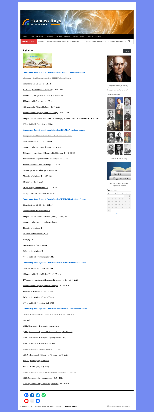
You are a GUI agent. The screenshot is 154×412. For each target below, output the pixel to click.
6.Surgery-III (28, 239)
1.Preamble (27, 320)
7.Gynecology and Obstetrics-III (35, 245)
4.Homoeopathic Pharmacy (33, 101)
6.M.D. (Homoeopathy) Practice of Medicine (40, 354)
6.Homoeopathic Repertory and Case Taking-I (40, 112)
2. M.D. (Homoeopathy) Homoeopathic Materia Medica (41, 326)
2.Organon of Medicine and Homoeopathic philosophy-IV (45, 280)
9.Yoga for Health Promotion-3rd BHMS (38, 256)
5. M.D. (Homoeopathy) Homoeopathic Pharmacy (39, 343)
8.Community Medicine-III (33, 251)
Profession (49, 36)
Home (25, 36)
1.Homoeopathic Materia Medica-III (36, 210)
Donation (90, 36)
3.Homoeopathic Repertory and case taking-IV (40, 285)
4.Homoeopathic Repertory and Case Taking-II (41, 158)
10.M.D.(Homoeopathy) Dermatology (37, 378)
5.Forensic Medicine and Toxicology (37, 164)
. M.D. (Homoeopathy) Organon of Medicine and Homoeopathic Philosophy (48, 332)
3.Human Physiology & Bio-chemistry (37, 95)
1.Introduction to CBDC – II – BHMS (37, 141)
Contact (98, 36)
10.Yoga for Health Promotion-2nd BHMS (39, 193)
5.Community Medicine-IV (33, 297)
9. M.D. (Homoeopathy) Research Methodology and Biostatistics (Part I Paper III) (49, 372)
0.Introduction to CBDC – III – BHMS (38, 205)
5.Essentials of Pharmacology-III (35, 233)
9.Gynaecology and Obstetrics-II (35, 187)
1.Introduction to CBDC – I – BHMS (37, 83)
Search (127, 51)
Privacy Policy (71, 406)
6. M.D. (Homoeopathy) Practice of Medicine (37, 349)
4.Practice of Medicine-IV (33, 291)
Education (39, 36)
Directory (67, 36)
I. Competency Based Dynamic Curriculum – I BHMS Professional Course (47, 78)
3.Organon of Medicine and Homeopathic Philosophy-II (44, 153)
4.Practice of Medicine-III (32, 228)
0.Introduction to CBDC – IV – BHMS (38, 268)
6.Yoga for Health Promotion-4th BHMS (38, 303)
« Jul (116, 213)
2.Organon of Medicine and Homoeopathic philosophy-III (45, 216)
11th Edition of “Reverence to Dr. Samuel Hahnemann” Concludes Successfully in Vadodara (104, 41)
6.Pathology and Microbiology (34, 170)
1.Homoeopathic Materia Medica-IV (37, 274)
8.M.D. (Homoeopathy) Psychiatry (36, 366)
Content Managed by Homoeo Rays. (119, 406)
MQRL (82, 36)
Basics (75, 36)
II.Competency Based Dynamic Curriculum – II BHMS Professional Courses (47, 136)
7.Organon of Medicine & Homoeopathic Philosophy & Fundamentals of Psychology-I (56, 118)
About (32, 36)
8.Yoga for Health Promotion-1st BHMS (38, 124)
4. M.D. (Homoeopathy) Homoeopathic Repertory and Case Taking (44, 337)
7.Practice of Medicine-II (32, 176)
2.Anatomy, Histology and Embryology (38, 89)
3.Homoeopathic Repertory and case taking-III (40, 222)
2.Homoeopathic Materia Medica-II (36, 147)
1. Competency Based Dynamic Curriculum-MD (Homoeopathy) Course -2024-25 (49, 314)
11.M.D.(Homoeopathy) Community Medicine (40, 383)
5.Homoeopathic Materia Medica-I (36, 106)
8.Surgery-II (27, 181)
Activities (58, 36)
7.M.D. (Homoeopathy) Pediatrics (36, 360)
